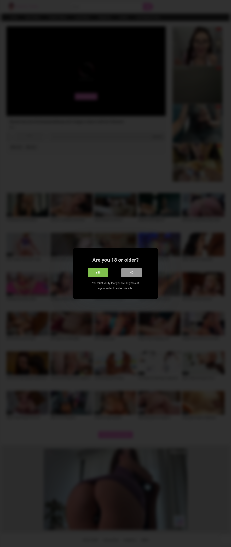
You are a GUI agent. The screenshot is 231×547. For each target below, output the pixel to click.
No (132, 272)
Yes (98, 272)
